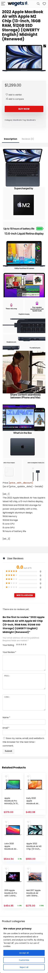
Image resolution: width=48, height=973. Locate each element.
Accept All (24, 953)
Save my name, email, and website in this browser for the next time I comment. (23, 742)
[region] (24, 948)
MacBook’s (17, 120)
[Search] (38, 3)
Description (10, 138)
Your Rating (8, 645)
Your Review (9, 652)
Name (6, 717)
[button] (44, 46)
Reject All (24, 967)
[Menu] (3, 3)
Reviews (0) (28, 138)
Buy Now (24, 108)
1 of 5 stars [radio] (17, 644)
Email (6, 727)
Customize (24, 960)
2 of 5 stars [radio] (18, 644)
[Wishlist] (44, 3)
